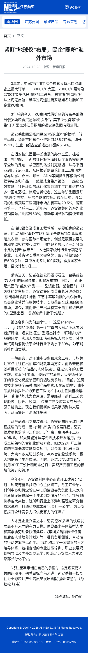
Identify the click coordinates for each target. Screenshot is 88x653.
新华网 (12, 21)
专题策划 (70, 21)
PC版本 (75, 7)
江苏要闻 (32, 21)
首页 (7, 35)
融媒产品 (51, 21)
